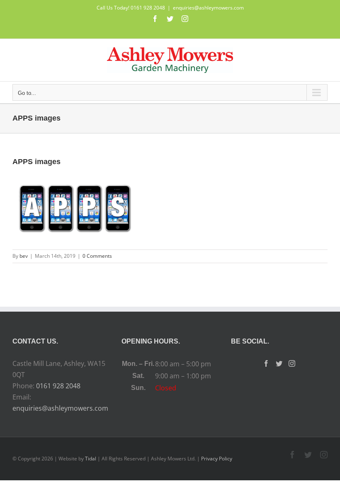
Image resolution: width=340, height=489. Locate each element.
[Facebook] (266, 363)
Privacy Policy (216, 458)
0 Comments (97, 255)
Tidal (90, 458)
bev (23, 255)
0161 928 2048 (58, 385)
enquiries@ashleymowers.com (208, 7)
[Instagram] (292, 363)
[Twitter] (279, 363)
